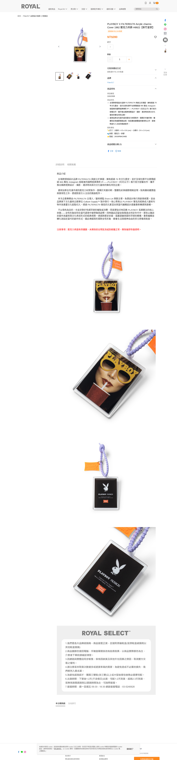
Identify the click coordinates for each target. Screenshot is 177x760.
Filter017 (110, 82)
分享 (111, 151)
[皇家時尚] (30, 6)
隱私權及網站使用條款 (72, 759)
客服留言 (102, 756)
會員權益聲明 (103, 759)
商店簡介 (68, 756)
